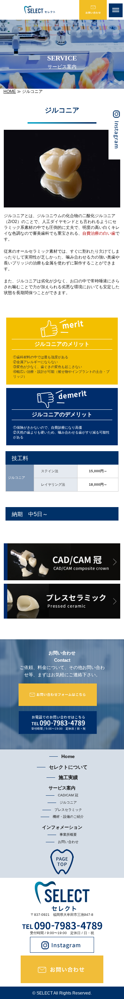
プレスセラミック (68, 810)
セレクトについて (68, 767)
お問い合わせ (68, 842)
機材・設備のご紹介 (68, 816)
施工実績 (68, 777)
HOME (9, 91)
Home (68, 756)
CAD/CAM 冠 (68, 795)
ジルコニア (68, 802)
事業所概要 (68, 834)
